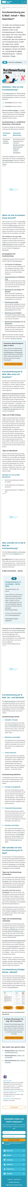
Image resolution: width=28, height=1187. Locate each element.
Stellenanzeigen (13, 225)
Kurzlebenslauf (9, 310)
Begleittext (17, 554)
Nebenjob (7, 291)
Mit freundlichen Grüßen (11, 618)
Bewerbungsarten (17, 261)
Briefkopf (13, 911)
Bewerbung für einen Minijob (13, 289)
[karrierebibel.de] (7, 2)
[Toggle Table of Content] (14, 62)
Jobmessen (18, 264)
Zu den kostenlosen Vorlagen (13, 364)
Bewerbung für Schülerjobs (12, 321)
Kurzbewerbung (8, 93)
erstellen (19, 942)
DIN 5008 (21, 864)
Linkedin (13, 1096)
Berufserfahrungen (13, 929)
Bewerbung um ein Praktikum (13, 313)
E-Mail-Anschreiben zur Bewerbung (16, 552)
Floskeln (18, 836)
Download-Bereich (13, 987)
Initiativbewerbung (10, 277)
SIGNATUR (8, 620)
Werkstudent (8, 323)
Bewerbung (9, 7)
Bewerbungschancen (16, 840)
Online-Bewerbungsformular (11, 409)
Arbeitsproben (16, 152)
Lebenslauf (6, 143)
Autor (16, 1086)
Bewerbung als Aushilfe (11, 302)
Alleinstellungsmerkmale (14, 887)
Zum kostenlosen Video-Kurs (14, 1037)
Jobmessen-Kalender (16, 338)
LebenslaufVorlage (20, 1007)
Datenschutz (17, 1179)
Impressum (10, 1179)
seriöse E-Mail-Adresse (18, 630)
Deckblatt (15, 141)
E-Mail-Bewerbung (7, 97)
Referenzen (16, 148)
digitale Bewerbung (9, 701)
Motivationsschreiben (18, 145)
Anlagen (15, 110)
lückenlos (12, 927)
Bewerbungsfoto (13, 946)
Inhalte (11, 127)
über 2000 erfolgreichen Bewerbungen (12, 1091)
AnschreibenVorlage (8, 1007)
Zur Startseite (14, 1107)
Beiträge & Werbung (14, 1182)
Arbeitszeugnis (17, 147)
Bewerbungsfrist (13, 725)
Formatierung (11, 864)
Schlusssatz (5, 892)
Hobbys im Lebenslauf (14, 935)
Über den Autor (7, 1081)
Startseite (4, 7)
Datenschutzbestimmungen (15, 1142)
